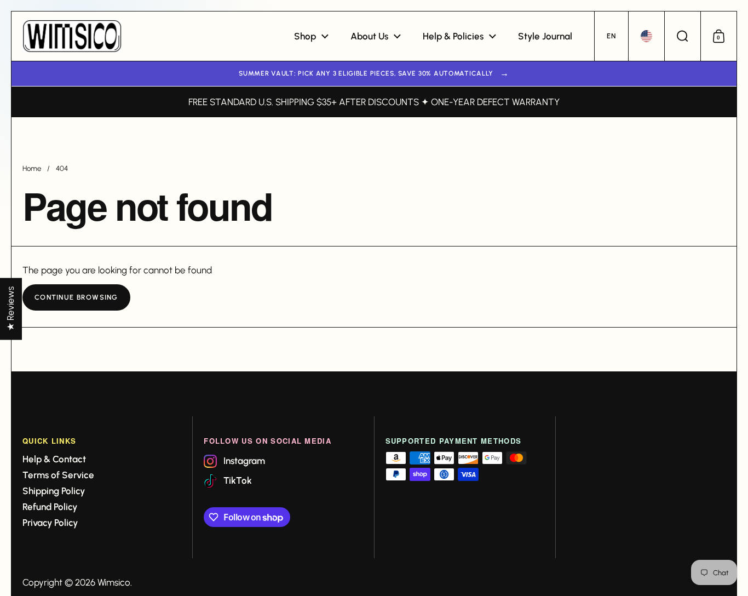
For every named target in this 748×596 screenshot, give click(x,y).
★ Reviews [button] (10, 308)
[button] (611, 36)
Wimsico (113, 582)
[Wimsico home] (72, 36)
